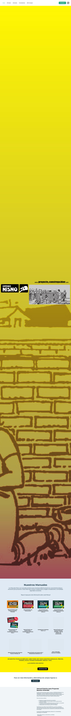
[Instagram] (68, 3)
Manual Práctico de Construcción (28, 610)
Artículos (15, 2)
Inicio (4, 2)
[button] (62, 3)
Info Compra (30, 2)
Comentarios (22, 2)
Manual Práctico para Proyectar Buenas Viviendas (12, 610)
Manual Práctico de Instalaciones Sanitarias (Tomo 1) (43, 610)
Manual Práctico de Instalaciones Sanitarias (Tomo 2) (58, 610)
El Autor (9, 2)
